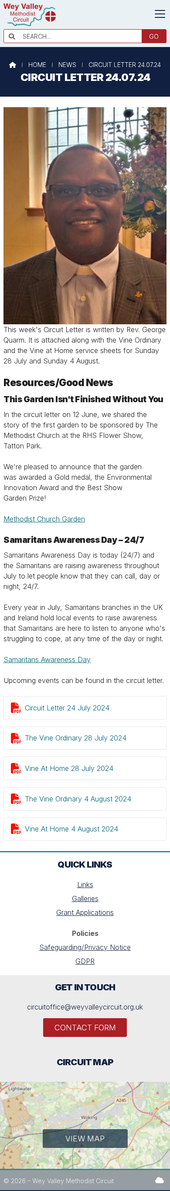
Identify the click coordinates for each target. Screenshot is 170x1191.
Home (37, 64)
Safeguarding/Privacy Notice (85, 947)
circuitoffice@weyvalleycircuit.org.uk (85, 1007)
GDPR (85, 961)
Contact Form (85, 1027)
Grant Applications (85, 912)
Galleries (85, 898)
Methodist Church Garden (44, 519)
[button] (160, 13)
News (67, 64)
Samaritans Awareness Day (47, 659)
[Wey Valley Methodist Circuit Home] (29, 23)
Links (85, 884)
